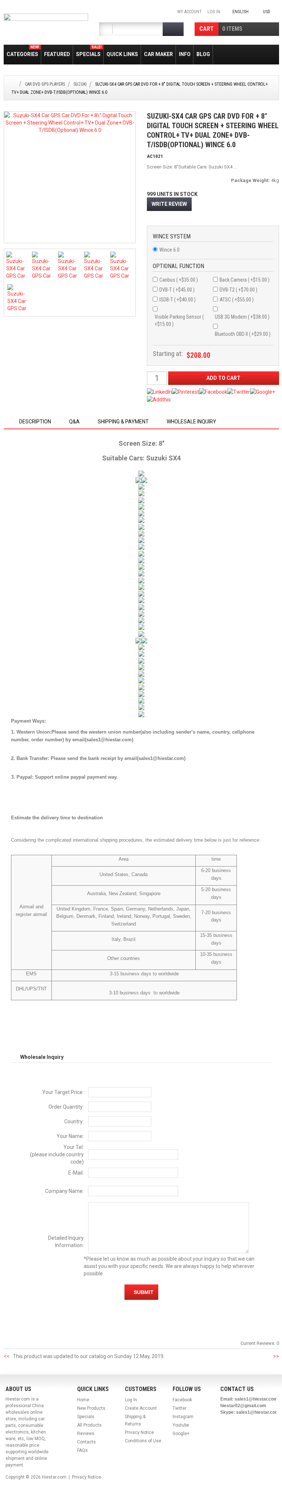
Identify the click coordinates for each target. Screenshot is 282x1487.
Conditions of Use (143, 1440)
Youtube (181, 1425)
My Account (189, 11)
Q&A (74, 421)
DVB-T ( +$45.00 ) (177, 290)
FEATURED (57, 54)
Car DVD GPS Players (45, 84)
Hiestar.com (54, 1477)
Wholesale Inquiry (191, 421)
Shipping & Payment (123, 421)
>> (276, 1356)
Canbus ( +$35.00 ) (178, 280)
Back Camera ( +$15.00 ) (245, 280)
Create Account (141, 1408)
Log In (213, 11)
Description (35, 421)
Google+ (181, 1433)
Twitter (180, 1408)
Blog (203, 54)
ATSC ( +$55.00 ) (237, 300)
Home (83, 1399)
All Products (89, 1425)
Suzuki (80, 84)
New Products (91, 1408)
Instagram (183, 1416)
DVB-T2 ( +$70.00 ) (238, 290)
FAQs (82, 1450)
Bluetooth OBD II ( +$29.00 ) (243, 334)
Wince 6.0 (169, 250)
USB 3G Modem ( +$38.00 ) (242, 317)
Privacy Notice (139, 1432)
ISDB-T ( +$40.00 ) (177, 300)
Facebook (182, 1399)
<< (7, 1356)
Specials (89, 51)
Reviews (85, 1433)
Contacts (86, 1442)
